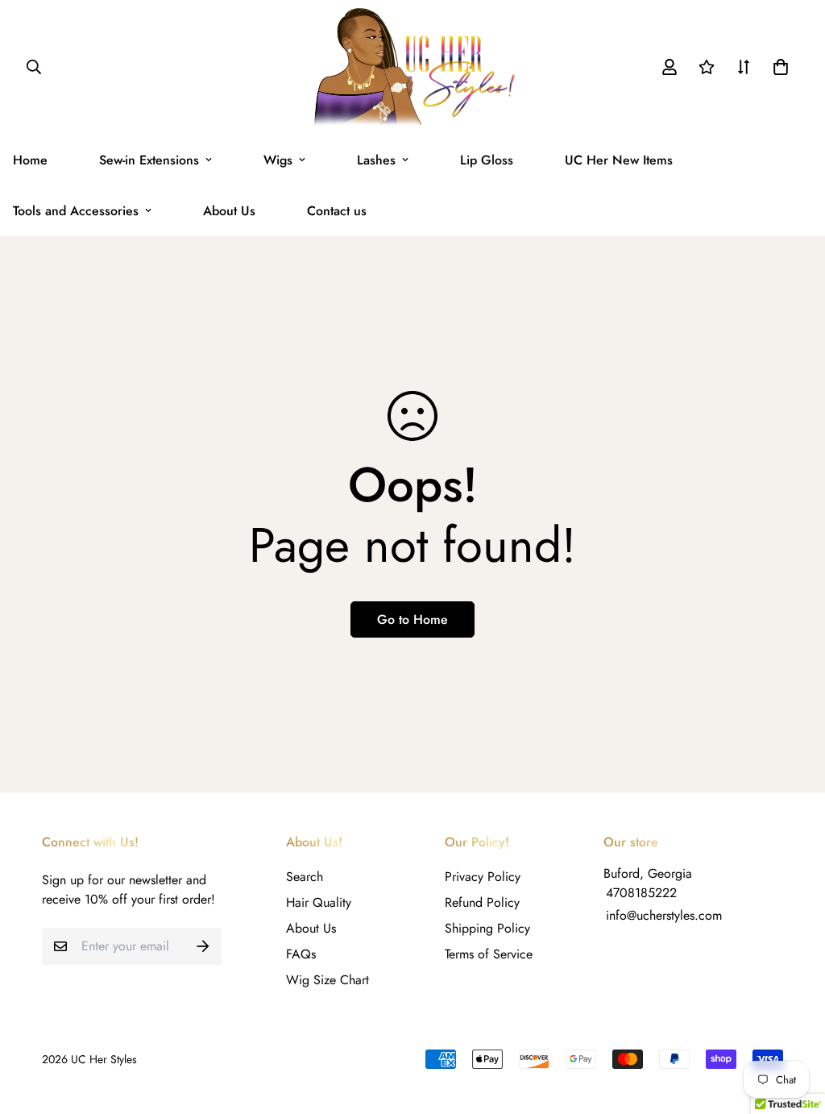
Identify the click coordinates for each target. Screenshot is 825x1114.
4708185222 (641, 892)
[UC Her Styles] (413, 67)
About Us (229, 211)
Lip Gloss (486, 160)
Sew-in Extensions (149, 160)
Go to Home (412, 619)
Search (304, 876)
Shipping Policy (487, 928)
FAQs (301, 954)
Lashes (376, 160)
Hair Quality (318, 902)
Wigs (277, 160)
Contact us (337, 211)
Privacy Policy (482, 876)
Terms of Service (489, 954)
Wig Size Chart (327, 980)
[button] (777, 66)
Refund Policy (482, 902)
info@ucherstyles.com (664, 915)
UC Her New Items (619, 160)
